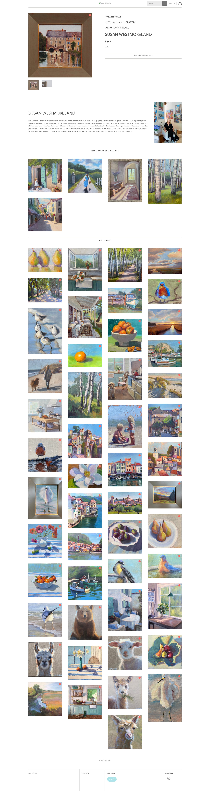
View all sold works (105, 748)
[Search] (164, 3)
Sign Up (111, 767)
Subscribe (172, 3)
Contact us (149, 55)
